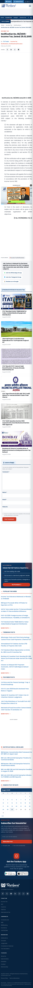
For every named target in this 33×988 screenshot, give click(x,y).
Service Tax (23, 17)
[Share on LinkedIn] (11, 49)
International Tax (5, 912)
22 (25, 806)
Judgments (4, 943)
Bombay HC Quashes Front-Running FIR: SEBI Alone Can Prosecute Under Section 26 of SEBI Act (16, 658)
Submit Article (5, 959)
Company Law (5, 920)
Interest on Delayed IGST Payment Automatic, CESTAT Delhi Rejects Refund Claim (14, 667)
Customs (3, 907)
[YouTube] (11, 893)
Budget (16, 17)
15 (25, 803)
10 (3, 803)
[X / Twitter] (7, 893)
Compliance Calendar (7, 946)
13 (16, 803)
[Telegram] (27, 893)
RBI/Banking (4, 925)
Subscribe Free (8, 841)
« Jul (2, 816)
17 (3, 806)
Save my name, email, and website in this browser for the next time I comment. (17, 514)
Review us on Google (12, 281)
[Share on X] (7, 49)
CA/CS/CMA (4, 930)
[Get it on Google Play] (10, 873)
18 (7, 806)
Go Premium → (16, 585)
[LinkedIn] (15, 893)
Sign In (28, 1)
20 (16, 806)
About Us (3, 956)
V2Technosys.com (6, 975)
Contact (3, 964)
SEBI (2, 922)
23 (29, 806)
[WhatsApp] (23, 893)
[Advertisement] (16, 77)
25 (7, 809)
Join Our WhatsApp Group (14, 273)
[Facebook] (2, 893)
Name (4, 492)
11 (7, 803)
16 (29, 803)
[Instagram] (19, 893)
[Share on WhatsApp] (14, 49)
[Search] (31, 18)
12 (12, 803)
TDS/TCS (3, 909)
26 (12, 809)
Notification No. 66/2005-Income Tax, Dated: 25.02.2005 (16, 35)
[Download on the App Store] (22, 873)
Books (9, 1)
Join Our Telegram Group (13, 277)
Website (5, 507)
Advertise (3, 961)
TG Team (6, 41)
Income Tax (8, 17)
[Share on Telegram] (18, 49)
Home (2, 17)
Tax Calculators (5, 948)
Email (4, 499)
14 (21, 803)
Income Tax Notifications (17, 257)
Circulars (3, 940)
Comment (5, 472)
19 (12, 806)
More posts (5, 628)
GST (2, 904)
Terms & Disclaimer (14, 978)
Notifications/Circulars (15, 43)
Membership (4, 967)
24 (3, 809)
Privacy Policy (4, 978)
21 (20, 806)
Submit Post (19, 1)
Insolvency (4, 928)
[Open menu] (30, 5)
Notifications (17, 25)
